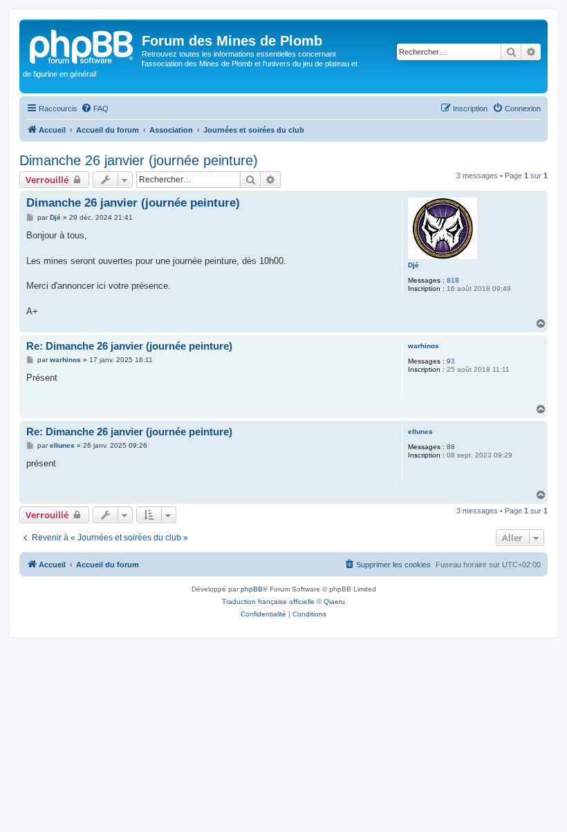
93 (451, 361)
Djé (413, 265)
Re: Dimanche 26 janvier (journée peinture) (129, 346)
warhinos (423, 346)
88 (451, 447)
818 (453, 280)
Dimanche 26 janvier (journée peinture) (138, 160)
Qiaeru (334, 601)
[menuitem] (95, 108)
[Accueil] (82, 45)
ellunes (420, 431)
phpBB (252, 589)
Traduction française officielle (268, 601)
